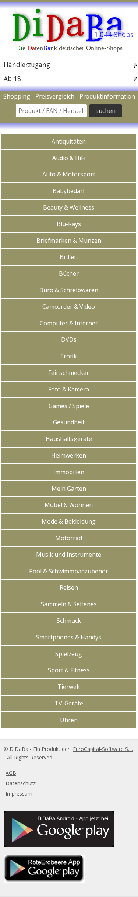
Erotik (68, 356)
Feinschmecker (68, 373)
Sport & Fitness (69, 670)
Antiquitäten (69, 141)
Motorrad (68, 538)
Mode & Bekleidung (69, 521)
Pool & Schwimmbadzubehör (68, 571)
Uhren (69, 720)
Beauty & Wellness (68, 207)
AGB (11, 772)
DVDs (69, 339)
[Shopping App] (58, 845)
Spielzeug (68, 654)
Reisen (69, 587)
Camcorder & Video (68, 307)
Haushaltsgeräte (69, 439)
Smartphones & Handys (68, 637)
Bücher (69, 273)
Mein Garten (69, 488)
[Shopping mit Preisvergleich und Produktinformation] (69, 24)
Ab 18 (12, 78)
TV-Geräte (68, 703)
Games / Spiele (69, 406)
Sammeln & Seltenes (69, 604)
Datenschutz (21, 783)
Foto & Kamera (68, 389)
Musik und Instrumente (68, 555)
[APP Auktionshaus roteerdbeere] (43, 880)
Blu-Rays (69, 224)
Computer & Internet (69, 323)
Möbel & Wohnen (69, 505)
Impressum (19, 793)
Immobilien (68, 472)
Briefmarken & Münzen (68, 241)
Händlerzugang (27, 65)
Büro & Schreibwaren (68, 290)
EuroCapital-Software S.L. (103, 748)
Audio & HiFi (68, 158)
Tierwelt (68, 687)
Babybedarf (69, 191)
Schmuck (69, 621)
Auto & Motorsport (68, 174)
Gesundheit (69, 422)
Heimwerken (68, 455)
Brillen (69, 257)
